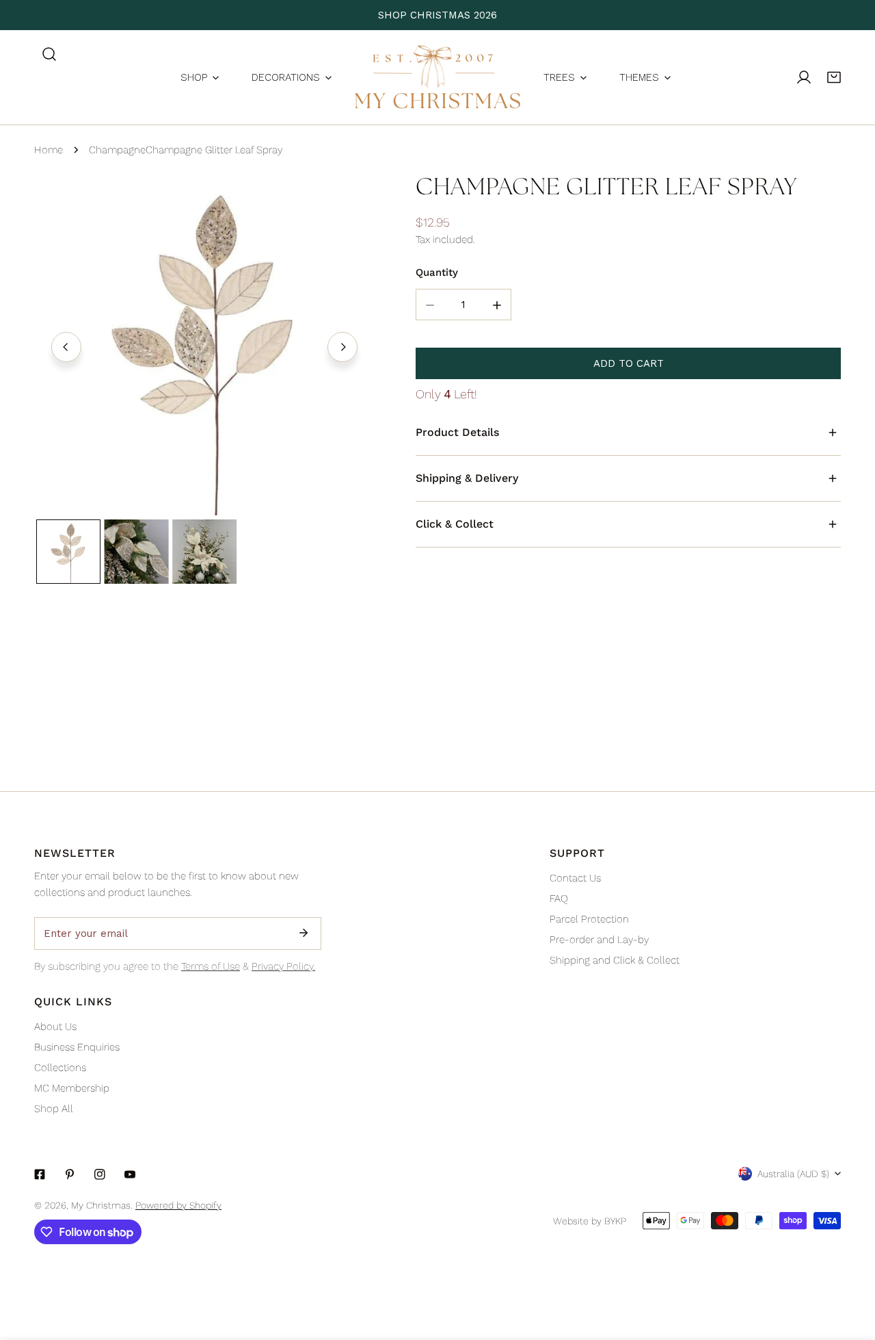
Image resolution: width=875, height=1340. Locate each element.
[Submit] (303, 933)
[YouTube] (130, 1174)
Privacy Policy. (283, 966)
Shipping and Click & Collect (614, 960)
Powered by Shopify (178, 1205)
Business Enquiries (77, 1047)
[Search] (49, 54)
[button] (834, 77)
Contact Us (575, 878)
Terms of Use (210, 966)
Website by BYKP (589, 1220)
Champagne (117, 150)
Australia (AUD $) (793, 1173)
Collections (60, 1067)
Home (48, 150)
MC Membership (71, 1088)
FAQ (559, 898)
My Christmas (101, 1205)
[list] (204, 345)
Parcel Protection (589, 919)
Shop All (53, 1109)
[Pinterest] (70, 1174)
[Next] (342, 347)
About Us (55, 1026)
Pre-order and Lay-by (599, 939)
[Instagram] (100, 1174)
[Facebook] (40, 1174)
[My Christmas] (437, 77)
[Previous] (66, 347)
